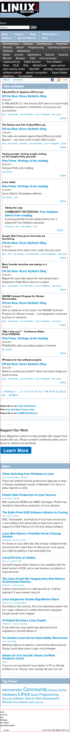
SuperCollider (59, 72)
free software (13, 114)
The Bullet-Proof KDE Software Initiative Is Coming (35, 512)
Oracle (63, 143)
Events (62, 690)
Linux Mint (22, 540)
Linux (16, 197)
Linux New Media (26, 114)
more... (64, 118)
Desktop (5, 603)
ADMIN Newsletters (28, 413)
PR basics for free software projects (21, 359)
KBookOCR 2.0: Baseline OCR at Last (22, 92)
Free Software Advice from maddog (31, 213)
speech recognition (37, 72)
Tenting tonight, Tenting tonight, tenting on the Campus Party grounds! (24, 155)
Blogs (33, 34)
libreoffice (23, 143)
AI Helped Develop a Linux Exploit (24, 620)
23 (64, 391)
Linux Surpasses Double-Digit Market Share (30, 599)
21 (57, 391)
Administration (7, 540)
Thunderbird (25, 76)
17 (42, 391)
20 (53, 391)
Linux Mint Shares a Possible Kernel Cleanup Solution (31, 534)
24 (3, 395)
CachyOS (14, 561)
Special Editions (27, 37)
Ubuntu (4, 662)
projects (16, 516)
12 (25, 391)
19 (50, 391)
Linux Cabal (8, 182)
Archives (6, 37)
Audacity (63, 54)
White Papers (50, 34)
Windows (24, 477)
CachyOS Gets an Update (19, 558)
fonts (10, 254)
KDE (3, 516)
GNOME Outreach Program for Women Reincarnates (23, 297)
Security (21, 585)
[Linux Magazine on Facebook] (52, 79)
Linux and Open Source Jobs (19, 409)
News (5, 34)
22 (60, 391)
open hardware (7, 498)
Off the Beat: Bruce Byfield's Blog (24, 96)
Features (19, 34)
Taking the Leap (13, 207)
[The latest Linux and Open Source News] (58, 79)
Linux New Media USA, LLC (58, 730)
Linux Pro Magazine (42, 114)
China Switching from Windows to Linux (28, 474)
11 (21, 391)
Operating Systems (59, 47)
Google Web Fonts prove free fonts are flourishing (23, 237)
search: (3, 22)
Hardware (9, 694)
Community (9, 226)
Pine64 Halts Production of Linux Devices (29, 495)
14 (32, 391)
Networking (23, 51)
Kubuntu (9, 516)
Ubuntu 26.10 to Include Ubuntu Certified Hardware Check (28, 656)
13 (28, 391)
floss (4, 114)
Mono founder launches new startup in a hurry (24, 266)
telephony (8, 76)
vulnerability (23, 624)
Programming (36, 47)
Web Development (47, 698)
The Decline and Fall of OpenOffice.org (23, 124)
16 (39, 391)
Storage (16, 498)
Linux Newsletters (27, 405)
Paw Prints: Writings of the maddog (25, 161)
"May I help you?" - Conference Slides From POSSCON (23, 333)
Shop (45, 37)
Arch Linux (6, 561)
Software (8, 51)
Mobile (34, 694)
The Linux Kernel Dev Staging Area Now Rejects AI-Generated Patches (33, 580)
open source (56, 114)
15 (35, 391)
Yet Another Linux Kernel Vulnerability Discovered (34, 638)
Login (65, 79)
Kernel (15, 540)
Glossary (6, 730)
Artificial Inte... (6, 585)
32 (10, 395)
